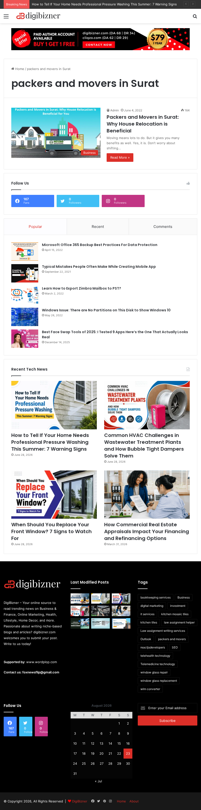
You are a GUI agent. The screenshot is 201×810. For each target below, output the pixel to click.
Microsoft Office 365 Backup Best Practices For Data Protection (99, 244)
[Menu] (6, 17)
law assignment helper (179, 622)
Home (19, 69)
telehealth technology (155, 655)
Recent (98, 226)
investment (177, 606)
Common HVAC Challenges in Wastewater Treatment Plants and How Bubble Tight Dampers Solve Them (144, 445)
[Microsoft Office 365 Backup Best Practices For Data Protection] (24, 251)
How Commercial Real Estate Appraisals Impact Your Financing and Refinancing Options (146, 531)
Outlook (145, 639)
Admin (114, 110)
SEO (175, 647)
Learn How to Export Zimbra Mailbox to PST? (81, 288)
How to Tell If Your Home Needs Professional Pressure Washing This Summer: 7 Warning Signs (104, 4)
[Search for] (194, 17)
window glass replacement (158, 680)
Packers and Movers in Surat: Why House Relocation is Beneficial (143, 124)
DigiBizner (79, 801)
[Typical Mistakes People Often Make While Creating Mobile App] (24, 273)
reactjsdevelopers (152, 647)
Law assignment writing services (162, 631)
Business (183, 597)
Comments (162, 226)
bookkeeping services (155, 597)
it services (147, 614)
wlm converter (150, 689)
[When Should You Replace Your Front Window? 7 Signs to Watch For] (54, 494)
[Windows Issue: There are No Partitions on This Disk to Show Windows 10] (24, 317)
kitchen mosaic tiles (174, 614)
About (134, 801)
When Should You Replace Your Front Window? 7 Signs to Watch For (51, 531)
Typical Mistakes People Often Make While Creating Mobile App (99, 266)
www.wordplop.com (41, 662)
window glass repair (154, 672)
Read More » (120, 157)
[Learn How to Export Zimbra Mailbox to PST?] (24, 295)
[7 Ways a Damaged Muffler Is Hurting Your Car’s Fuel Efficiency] (100, 611)
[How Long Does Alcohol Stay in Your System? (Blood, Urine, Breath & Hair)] (80, 598)
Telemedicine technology (157, 664)
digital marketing (151, 606)
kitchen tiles (148, 622)
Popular (35, 226)
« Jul (98, 781)
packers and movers (172, 639)
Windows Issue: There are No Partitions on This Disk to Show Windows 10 (106, 310)
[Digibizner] (39, 16)
